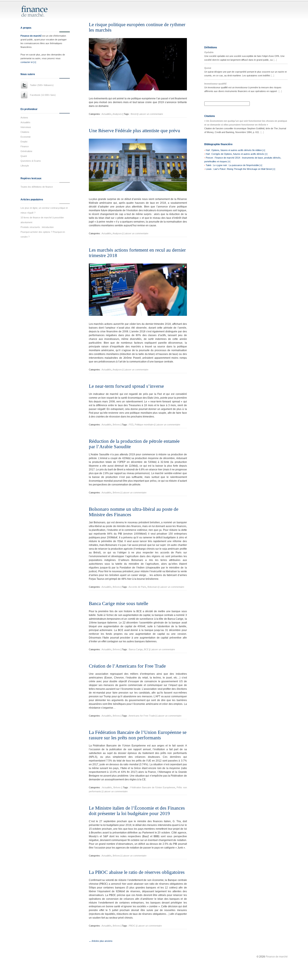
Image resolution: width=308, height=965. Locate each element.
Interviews (26, 127)
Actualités (25, 122)
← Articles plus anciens (101, 941)
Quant (24, 156)
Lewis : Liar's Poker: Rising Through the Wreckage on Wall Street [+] (240, 169)
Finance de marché (31, 36)
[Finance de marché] (39, 15)
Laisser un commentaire (150, 114)
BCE (146, 649)
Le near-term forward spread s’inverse (126, 386)
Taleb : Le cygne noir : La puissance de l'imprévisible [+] (234, 165)
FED (131, 424)
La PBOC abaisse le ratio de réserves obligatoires (137, 872)
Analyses (117, 114)
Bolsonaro (153, 587)
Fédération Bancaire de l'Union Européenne (152, 787)
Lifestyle (25, 165)
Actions (24, 117)
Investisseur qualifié (215, 83)
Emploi (24, 141)
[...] (275, 60)
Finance (25, 146)
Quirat (207, 68)
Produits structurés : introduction (37, 227)
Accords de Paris (137, 587)
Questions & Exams (31, 161)
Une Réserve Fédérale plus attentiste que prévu (134, 130)
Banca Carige (136, 649)
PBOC (132, 925)
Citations (25, 132)
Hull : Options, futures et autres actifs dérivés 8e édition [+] (235, 150)
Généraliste (26, 151)
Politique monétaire (144, 424)
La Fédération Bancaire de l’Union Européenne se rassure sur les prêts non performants (137, 735)
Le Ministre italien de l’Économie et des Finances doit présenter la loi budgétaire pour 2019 (137, 810)
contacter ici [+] (28, 62)
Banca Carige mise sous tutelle (118, 603)
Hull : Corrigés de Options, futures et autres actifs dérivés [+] (236, 154)
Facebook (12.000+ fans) (43, 95)
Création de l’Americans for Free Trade (127, 666)
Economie (26, 137)
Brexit (134, 114)
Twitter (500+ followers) (42, 85)
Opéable (209, 52)
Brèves (116, 424)
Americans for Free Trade (142, 715)
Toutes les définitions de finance (37, 187)
